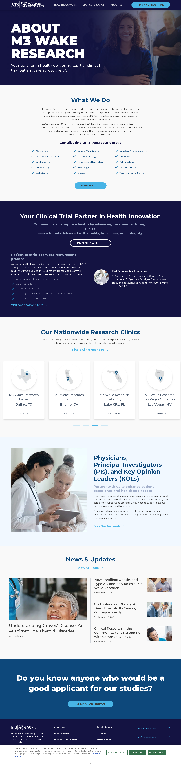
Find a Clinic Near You (88, 349)
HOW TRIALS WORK (65, 5)
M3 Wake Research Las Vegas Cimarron (34, 399)
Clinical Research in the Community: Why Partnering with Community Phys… (117, 633)
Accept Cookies (156, 752)
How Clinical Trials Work (65, 740)
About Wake (59, 727)
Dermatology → (44, 167)
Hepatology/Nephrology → (92, 162)
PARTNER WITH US (90, 243)
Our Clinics (101, 733)
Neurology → (84, 167)
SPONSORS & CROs (93, 5)
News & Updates (61, 733)
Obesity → (83, 173)
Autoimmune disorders (48, 156)
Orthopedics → (127, 156)
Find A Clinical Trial (147, 728)
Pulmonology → (128, 162)
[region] (90, 755)
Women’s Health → (129, 167)
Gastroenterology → (88, 156)
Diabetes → (42, 173)
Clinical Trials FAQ (104, 727)
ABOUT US (116, 5)
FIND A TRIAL (90, 185)
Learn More (34, 413)
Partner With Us (103, 740)
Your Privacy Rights (117, 752)
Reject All (137, 752)
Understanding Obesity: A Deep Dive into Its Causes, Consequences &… (115, 608)
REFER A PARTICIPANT (90, 704)
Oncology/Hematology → (133, 151)
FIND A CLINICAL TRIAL (151, 5)
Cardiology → (43, 162)
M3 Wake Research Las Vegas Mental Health (79, 402)
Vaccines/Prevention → (131, 173)
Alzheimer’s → (43, 151)
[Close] (90, 763)
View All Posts (88, 568)
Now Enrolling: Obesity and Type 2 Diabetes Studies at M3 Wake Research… (118, 584)
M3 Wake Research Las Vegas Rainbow (124, 399)
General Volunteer (87, 151)
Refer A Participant (147, 737)
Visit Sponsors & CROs (27, 305)
